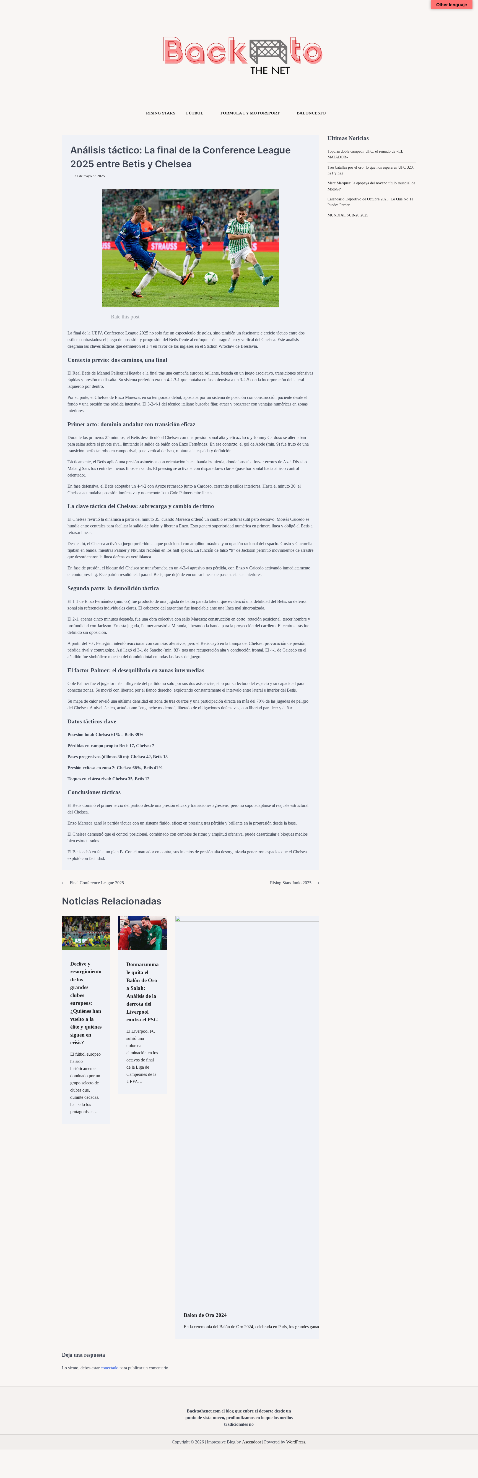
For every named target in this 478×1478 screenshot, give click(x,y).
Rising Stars (160, 113)
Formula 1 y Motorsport (250, 113)
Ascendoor (251, 1442)
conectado (109, 1367)
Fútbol (194, 113)
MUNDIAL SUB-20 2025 (348, 215)
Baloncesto (311, 113)
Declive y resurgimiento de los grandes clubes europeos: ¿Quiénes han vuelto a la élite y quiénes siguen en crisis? (86, 1003)
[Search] (66, 52)
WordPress (295, 1442)
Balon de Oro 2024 (205, 1315)
